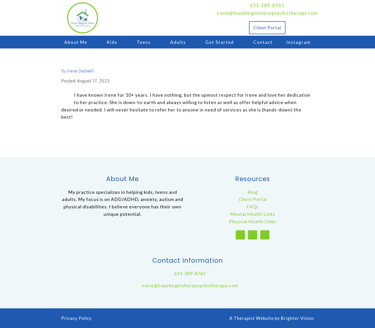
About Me (75, 42)
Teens (144, 42)
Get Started (219, 42)
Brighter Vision (297, 318)
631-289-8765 (267, 5)
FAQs (252, 206)
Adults (178, 42)
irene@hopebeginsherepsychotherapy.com (267, 13)
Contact (263, 42)
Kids (112, 42)
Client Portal (267, 27)
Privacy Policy (76, 318)
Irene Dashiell (80, 71)
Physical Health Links (252, 221)
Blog (252, 192)
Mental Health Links (252, 214)
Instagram (298, 42)
